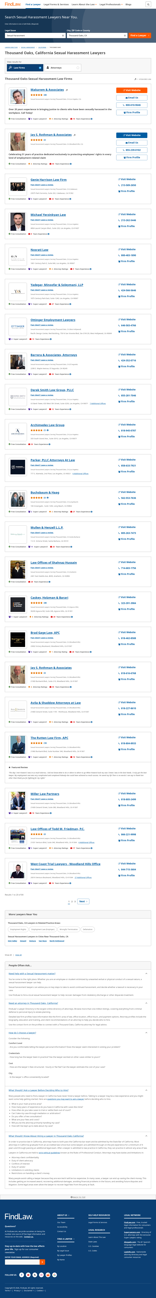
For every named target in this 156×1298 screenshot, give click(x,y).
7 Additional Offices (98, 403)
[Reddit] (48, 1275)
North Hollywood (57, 941)
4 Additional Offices (80, 473)
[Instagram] (41, 1275)
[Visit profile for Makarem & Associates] (18, 97)
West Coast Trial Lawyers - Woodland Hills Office (65, 864)
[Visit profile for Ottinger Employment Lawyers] (18, 327)
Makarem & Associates (47, 90)
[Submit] (42, 1262)
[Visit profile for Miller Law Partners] (18, 801)
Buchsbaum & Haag (45, 492)
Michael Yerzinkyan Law (48, 215)
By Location (62, 1246)
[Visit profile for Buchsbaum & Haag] (18, 499)
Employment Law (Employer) (42, 929)
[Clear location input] (125, 35)
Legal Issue (10, 30)
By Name (61, 1259)
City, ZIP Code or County (78, 30)
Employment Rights (18, 929)
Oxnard (23, 941)
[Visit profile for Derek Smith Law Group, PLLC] (18, 397)
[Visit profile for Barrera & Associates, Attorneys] (18, 362)
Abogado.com (130, 1242)
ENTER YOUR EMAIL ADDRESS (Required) (22, 1257)
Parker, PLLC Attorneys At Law (53, 460)
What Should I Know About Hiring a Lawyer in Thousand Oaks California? (46, 1136)
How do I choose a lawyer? (22, 1032)
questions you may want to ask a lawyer (65, 1099)
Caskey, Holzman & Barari (49, 598)
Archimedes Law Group (47, 425)
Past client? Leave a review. (42, 185)
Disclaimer (28, 1290)
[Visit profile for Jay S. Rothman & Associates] (18, 142)
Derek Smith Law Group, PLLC (52, 390)
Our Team (61, 1222)
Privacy (17, 1290)
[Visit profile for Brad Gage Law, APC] (18, 640)
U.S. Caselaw (93, 1246)
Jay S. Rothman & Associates (51, 135)
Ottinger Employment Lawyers (53, 320)
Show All (8, 955)
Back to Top (79, 1197)
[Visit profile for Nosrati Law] (18, 257)
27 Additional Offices (83, 877)
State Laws (92, 1242)
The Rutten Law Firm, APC (49, 738)
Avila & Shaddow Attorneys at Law (56, 703)
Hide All (18, 955)
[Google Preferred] (54, 1275)
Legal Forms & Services (97, 1222)
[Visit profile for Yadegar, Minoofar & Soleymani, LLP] (18, 292)
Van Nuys (43, 941)
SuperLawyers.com (132, 1232)
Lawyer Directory (11, 47)
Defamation (88, 929)
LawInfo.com (129, 1252)
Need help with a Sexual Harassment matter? (32, 973)
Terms (7, 1290)
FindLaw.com (129, 1222)
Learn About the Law (97, 1237)
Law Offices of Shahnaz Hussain (54, 562)
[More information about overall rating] (48, 430)
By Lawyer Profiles (64, 1255)
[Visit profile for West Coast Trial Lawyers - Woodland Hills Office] (18, 871)
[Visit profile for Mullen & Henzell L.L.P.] (18, 534)
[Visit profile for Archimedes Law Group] (18, 432)
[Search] (148, 4)
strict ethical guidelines (49, 1152)
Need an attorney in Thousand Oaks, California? (33, 1003)
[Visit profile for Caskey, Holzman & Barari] (18, 605)
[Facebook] (21, 1275)
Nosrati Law (39, 250)
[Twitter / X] (34, 1275)
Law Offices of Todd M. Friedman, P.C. (57, 829)
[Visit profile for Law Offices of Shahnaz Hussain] (18, 570)
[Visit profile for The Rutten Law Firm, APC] (18, 745)
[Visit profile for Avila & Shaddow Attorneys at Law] (18, 710)
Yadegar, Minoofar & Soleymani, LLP (57, 285)
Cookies (40, 1290)
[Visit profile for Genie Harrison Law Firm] (18, 187)
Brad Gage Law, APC (45, 633)
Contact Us (61, 1231)
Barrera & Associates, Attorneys (54, 355)
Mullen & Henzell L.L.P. (47, 527)
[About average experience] (91, 119)
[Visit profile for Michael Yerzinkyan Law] (18, 222)
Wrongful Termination (69, 929)
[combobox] (35, 35)
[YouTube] (28, 1275)
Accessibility (62, 1227)
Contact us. (29, 1237)
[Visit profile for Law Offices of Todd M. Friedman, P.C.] (18, 836)
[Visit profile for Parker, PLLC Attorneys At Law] (18, 467)
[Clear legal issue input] (63, 35)
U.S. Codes (92, 1250)
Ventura (32, 941)
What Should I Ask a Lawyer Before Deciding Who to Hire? (38, 1090)
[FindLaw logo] (14, 4)
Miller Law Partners (45, 794)
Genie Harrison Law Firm (49, 180)
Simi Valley (12, 941)
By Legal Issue (63, 1250)
